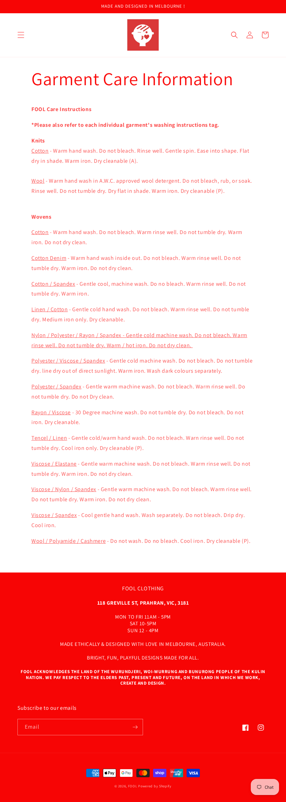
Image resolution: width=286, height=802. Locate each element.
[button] (21, 35)
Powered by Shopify (155, 786)
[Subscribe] (135, 727)
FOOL (132, 786)
